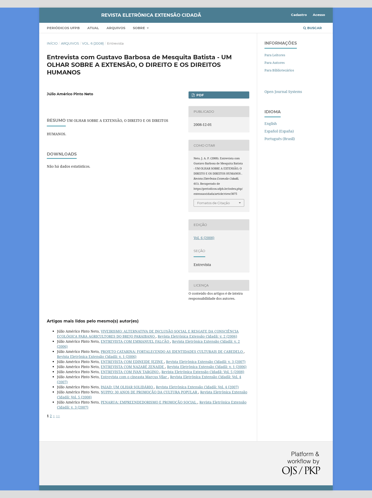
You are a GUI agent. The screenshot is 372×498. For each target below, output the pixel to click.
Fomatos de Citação (213, 203)
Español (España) (279, 131)
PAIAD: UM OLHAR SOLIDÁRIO (127, 387)
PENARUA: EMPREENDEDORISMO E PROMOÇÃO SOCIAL (149, 402)
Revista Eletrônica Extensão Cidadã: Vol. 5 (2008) (202, 371)
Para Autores (274, 62)
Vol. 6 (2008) (93, 43)
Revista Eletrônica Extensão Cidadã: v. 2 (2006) (197, 336)
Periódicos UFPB (63, 28)
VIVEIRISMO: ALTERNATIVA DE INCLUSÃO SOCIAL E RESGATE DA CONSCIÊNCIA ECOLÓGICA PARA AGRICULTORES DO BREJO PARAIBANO (148, 334)
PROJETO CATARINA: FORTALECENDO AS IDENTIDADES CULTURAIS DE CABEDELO (172, 351)
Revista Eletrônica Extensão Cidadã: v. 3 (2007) (205, 361)
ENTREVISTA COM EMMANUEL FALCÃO (135, 341)
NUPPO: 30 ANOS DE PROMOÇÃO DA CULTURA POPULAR (149, 392)
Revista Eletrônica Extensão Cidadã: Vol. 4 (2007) (197, 387)
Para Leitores (274, 55)
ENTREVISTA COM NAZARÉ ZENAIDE (133, 366)
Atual (93, 28)
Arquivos (116, 28)
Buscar (314, 28)
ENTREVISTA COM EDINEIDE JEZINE (132, 361)
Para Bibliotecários (279, 70)
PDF (199, 95)
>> (58, 415)
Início (52, 43)
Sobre (139, 28)
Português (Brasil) (279, 138)
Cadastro (299, 15)
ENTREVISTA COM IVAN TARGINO (130, 371)
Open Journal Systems (283, 91)
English (270, 123)
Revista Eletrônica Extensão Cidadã (151, 15)
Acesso (319, 15)
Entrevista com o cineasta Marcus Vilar (134, 376)
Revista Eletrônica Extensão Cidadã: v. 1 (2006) (96, 356)
